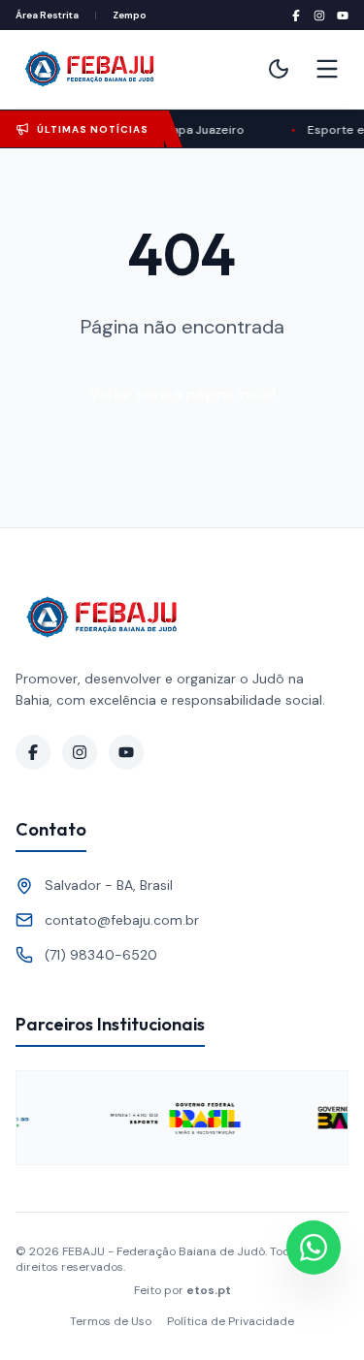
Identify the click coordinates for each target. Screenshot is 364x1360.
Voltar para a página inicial (182, 394)
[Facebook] (296, 15)
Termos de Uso (110, 1321)
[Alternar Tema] (278, 68)
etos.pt (208, 1290)
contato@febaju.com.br (122, 920)
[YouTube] (342, 15)
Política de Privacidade (230, 1321)
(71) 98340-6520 (101, 955)
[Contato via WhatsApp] (313, 1247)
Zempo (130, 15)
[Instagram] (319, 15)
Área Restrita (47, 15)
